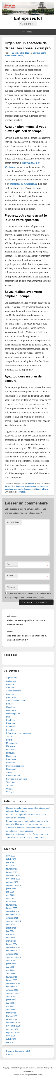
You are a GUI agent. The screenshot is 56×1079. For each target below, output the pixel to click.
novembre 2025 (13, 878)
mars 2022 (11, 1012)
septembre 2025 (13, 885)
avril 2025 (10, 898)
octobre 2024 (12, 917)
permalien (20, 491)
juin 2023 (10, 966)
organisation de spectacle (36, 486)
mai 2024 (10, 934)
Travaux (9, 785)
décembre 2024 (13, 911)
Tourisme (10, 782)
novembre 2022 (13, 986)
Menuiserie (11, 749)
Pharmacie (11, 759)
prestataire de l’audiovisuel (23, 183)
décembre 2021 (13, 1022)
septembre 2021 (13, 1032)
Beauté (9, 703)
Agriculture (11, 680)
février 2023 (11, 976)
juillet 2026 (11, 858)
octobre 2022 (12, 989)
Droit (8, 716)
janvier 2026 (11, 872)
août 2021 (10, 1035)
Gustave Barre (39, 52)
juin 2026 (10, 862)
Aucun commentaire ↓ (15, 55)
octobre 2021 (12, 1029)
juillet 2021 (11, 1038)
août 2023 (10, 960)
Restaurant (11, 769)
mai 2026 (10, 865)
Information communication (18, 733)
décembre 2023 (13, 947)
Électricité (10, 719)
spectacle (9, 489)
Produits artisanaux (15, 765)
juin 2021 (10, 1042)
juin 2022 (10, 1002)
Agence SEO (12, 677)
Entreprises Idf (28, 18)
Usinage (10, 788)
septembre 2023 (13, 957)
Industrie (10, 729)
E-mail (10, 575)
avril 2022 (10, 1009)
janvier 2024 (11, 944)
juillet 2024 (11, 927)
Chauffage (10, 706)
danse (7, 486)
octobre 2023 (12, 953)
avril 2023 (10, 973)
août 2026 (10, 855)
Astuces (10, 693)
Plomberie (10, 762)
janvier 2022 (11, 1019)
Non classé (11, 755)
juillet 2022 (11, 999)
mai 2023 (10, 970)
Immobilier (11, 726)
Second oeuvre (13, 775)
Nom (9, 564)
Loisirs (31, 483)
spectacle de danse (23, 489)
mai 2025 (10, 894)
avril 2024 (10, 937)
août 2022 (10, 996)
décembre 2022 (13, 983)
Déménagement (13, 713)
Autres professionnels (16, 700)
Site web (11, 587)
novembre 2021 (13, 1025)
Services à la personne (16, 778)
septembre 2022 (13, 993)
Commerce (11, 710)
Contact (9, 1054)
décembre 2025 (13, 875)
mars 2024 (11, 940)
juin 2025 (10, 891)
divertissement (17, 486)
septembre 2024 (13, 921)
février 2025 (11, 904)
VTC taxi (10, 792)
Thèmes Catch (36, 1075)
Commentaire (13, 521)
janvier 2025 (11, 907)
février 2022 (11, 1015)
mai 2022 (10, 1006)
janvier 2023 (11, 980)
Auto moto (11, 697)
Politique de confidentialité (18, 1051)
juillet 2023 (11, 963)
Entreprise (10, 723)
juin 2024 (10, 930)
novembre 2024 (13, 914)
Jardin (9, 736)
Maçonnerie (11, 742)
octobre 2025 (12, 881)
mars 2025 (11, 901)
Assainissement (13, 690)
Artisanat (10, 687)
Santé (9, 772)
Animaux (10, 684)
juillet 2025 (11, 888)
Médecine (10, 746)
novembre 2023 (13, 950)
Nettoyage (10, 752)
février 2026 (11, 868)
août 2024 (10, 924)
